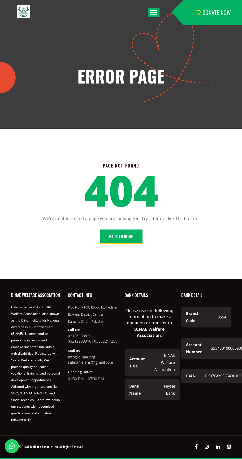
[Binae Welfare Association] (24, 11)
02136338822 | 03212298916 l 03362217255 (92, 338)
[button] (12, 446)
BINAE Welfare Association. (40, 446)
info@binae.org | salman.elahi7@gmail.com (90, 359)
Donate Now (216, 12)
